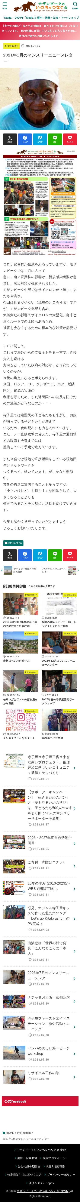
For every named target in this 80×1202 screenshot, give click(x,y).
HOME (10, 1133)
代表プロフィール (54, 1158)
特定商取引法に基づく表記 (24, 1174)
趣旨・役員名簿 (27, 1158)
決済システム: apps (41, 1183)
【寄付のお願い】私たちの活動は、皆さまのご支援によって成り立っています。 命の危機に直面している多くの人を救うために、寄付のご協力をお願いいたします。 (40, 30)
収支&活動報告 (55, 1166)
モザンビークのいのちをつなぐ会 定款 (41, 1150)
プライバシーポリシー (61, 1174)
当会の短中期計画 (29, 1166)
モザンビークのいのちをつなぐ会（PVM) (43, 1191)
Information (11, 45)
